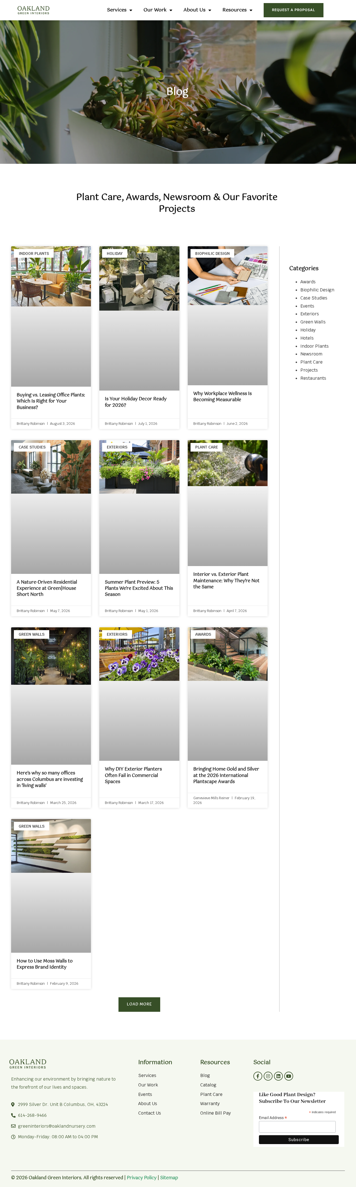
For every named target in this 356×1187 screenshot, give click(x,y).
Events (307, 306)
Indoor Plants (314, 346)
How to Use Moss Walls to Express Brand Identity (45, 964)
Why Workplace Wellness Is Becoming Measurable (222, 397)
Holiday (308, 330)
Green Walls (313, 322)
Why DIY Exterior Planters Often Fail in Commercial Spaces (133, 776)
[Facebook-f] (257, 1076)
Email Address (273, 1117)
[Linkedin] (278, 1076)
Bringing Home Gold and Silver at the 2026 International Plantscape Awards (226, 776)
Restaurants (313, 378)
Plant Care (311, 362)
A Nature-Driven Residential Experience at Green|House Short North (47, 589)
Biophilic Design (317, 290)
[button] (139, 1004)
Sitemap (169, 1178)
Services (117, 10)
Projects (309, 370)
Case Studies (313, 298)
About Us (195, 10)
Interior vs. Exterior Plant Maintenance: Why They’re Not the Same (226, 581)
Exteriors (309, 314)
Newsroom (311, 354)
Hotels (307, 338)
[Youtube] (288, 1076)
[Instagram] (268, 1076)
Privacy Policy (142, 1178)
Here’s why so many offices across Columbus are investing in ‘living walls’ (50, 779)
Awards (308, 282)
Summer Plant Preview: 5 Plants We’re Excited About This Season (139, 589)
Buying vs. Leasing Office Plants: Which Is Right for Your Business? (51, 401)
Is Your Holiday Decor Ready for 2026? (136, 402)
